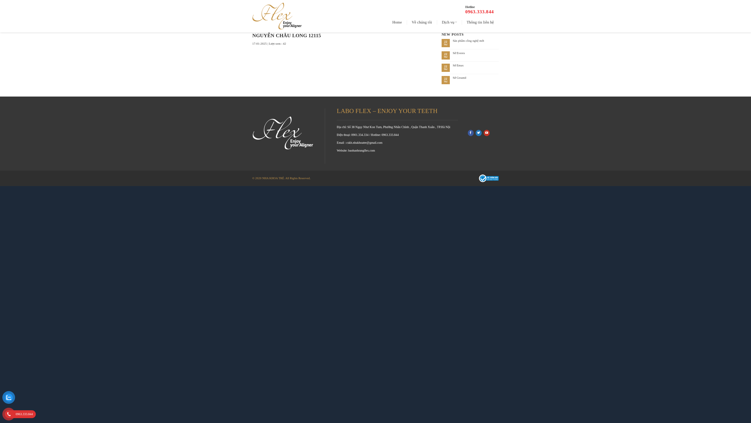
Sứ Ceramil (459, 77)
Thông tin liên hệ (480, 22)
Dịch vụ (448, 22)
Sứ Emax (458, 65)
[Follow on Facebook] (471, 133)
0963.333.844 (479, 11)
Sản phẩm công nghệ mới (468, 40)
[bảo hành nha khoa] (278, 16)
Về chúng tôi (422, 22)
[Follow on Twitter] (479, 133)
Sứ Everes (459, 53)
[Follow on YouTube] (487, 133)
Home (397, 22)
